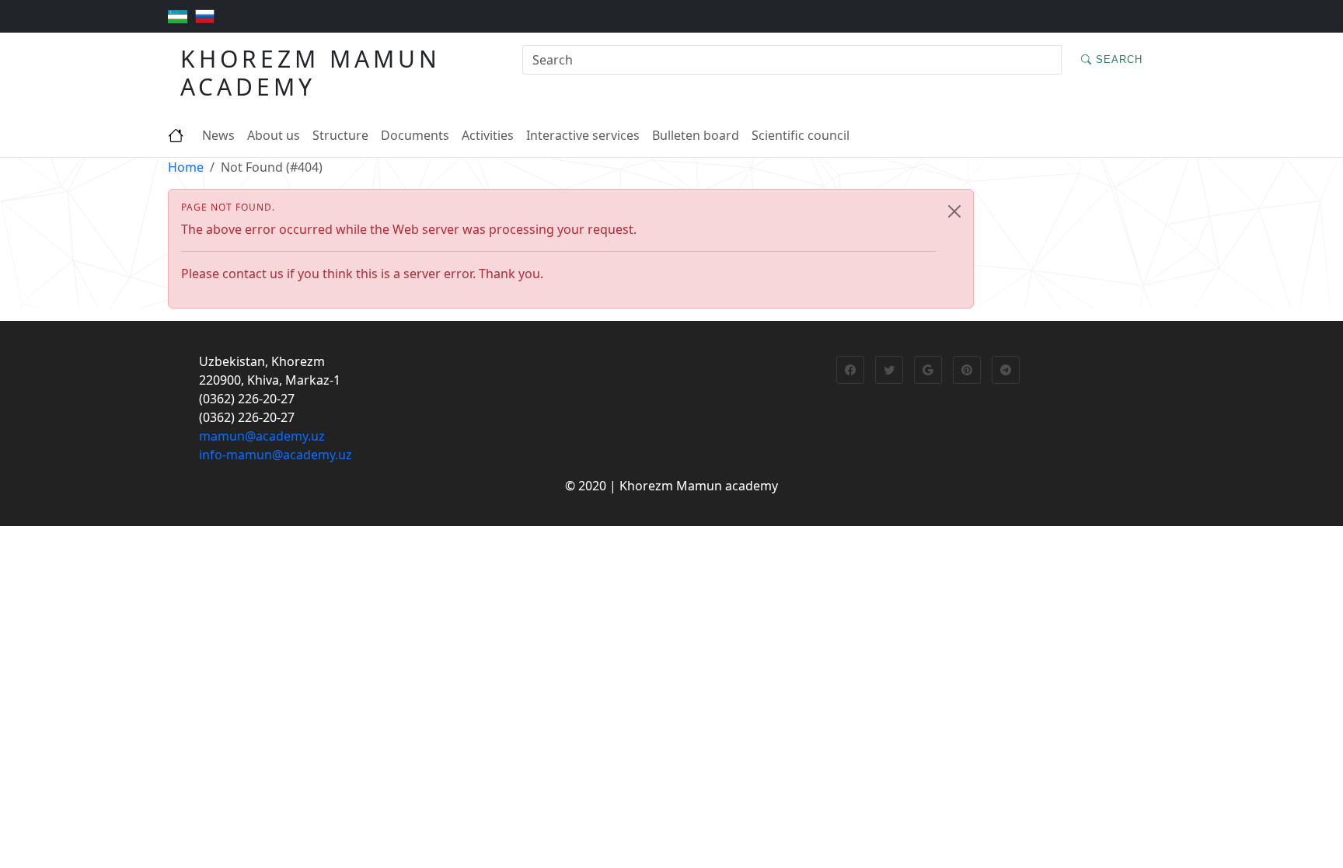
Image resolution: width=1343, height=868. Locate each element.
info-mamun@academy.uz (275, 454)
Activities (488, 135)
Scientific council (800, 135)
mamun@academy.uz (262, 435)
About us (273, 135)
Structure (340, 135)
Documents (415, 135)
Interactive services (583, 135)
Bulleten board (695, 135)
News (218, 135)
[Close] (954, 211)
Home (186, 167)
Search (1117, 59)
